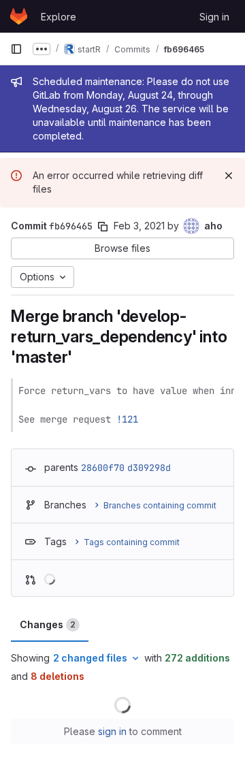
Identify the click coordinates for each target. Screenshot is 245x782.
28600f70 (103, 467)
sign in (112, 731)
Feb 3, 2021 (139, 225)
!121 (127, 419)
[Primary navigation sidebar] (16, 49)
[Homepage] (18, 16)
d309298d (149, 467)
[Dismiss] (228, 175)
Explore (58, 16)
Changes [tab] (48, 624)
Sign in (214, 16)
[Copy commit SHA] (103, 226)
